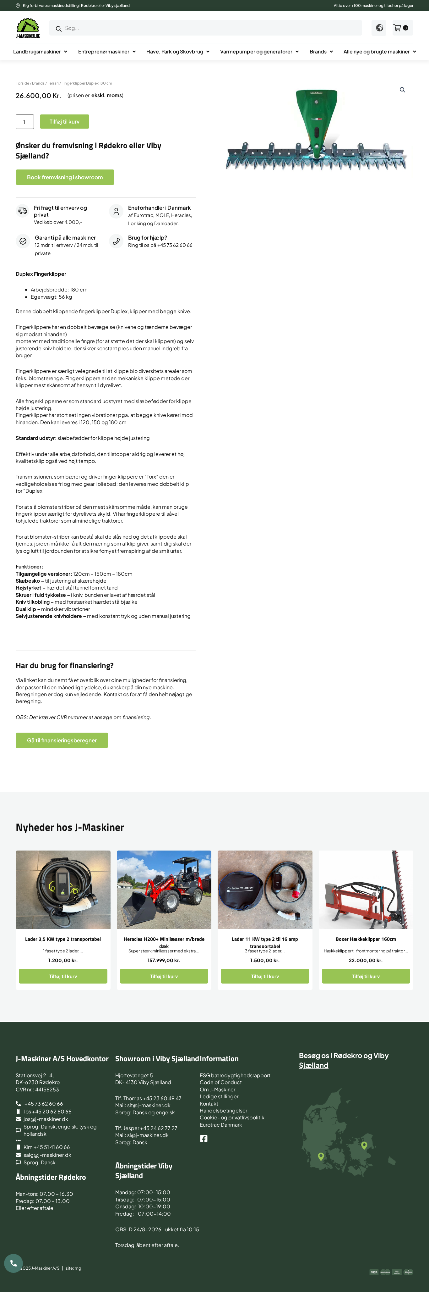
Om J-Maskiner (217, 1089)
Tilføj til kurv (64, 121)
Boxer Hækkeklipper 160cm (366, 939)
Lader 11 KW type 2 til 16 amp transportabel (265, 942)
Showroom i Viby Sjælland (157, 1058)
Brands (38, 83)
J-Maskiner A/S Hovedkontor (62, 1058)
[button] (402, 90)
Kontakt (209, 1103)
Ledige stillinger (219, 1096)
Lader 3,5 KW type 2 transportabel (63, 939)
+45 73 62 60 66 (175, 245)
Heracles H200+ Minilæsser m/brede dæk (164, 942)
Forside (22, 83)
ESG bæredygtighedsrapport (235, 1075)
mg (78, 1268)
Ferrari (53, 83)
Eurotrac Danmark (221, 1124)
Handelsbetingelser (223, 1110)
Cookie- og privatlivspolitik (232, 1117)
